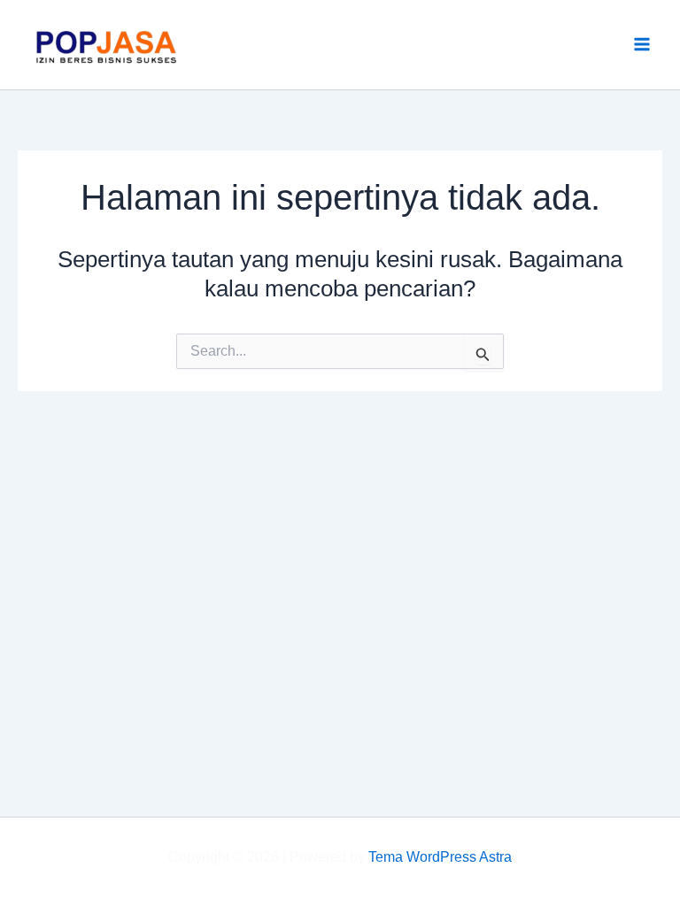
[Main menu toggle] (642, 45)
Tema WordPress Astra (440, 856)
